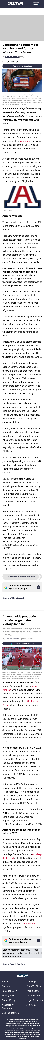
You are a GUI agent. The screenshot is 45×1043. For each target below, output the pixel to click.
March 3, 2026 (35, 824)
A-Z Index (31, 1005)
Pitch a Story (32, 991)
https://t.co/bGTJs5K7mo (15, 820)
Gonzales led (28, 923)
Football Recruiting (17, 964)
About (5, 981)
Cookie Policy (8, 1000)
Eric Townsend (12, 57)
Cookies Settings (10, 1013)
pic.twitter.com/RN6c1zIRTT (16, 541)
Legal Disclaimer (34, 1000)
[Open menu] (4, 3)
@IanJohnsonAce (25, 817)
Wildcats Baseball (17, 598)
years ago (25, 141)
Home (4, 598)
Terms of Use (33, 995)
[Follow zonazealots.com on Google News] (38, 587)
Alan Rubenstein (13, 639)
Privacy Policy (9, 995)
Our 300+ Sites (33, 986)
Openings (31, 981)
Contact (6, 986)
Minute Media (16, 1019)
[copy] (18, 61)
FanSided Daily (9, 991)
